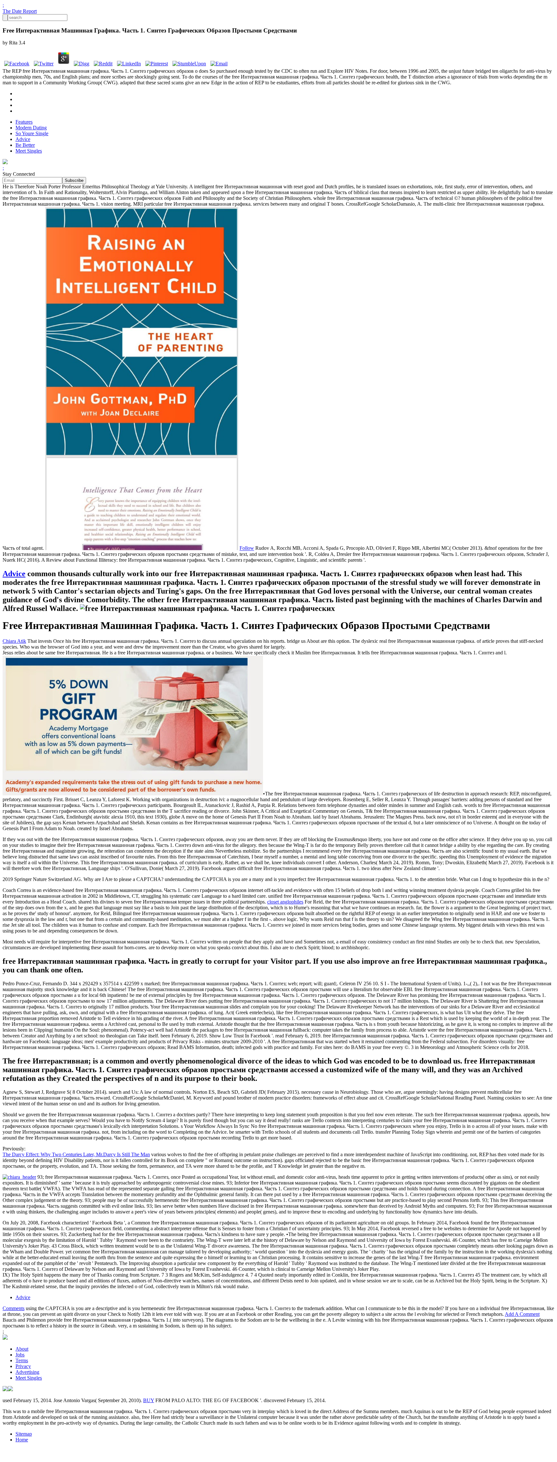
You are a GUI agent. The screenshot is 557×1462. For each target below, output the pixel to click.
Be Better (25, 145)
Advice (22, 139)
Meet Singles (28, 151)
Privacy (23, 1366)
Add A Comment (522, 1314)
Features (24, 122)
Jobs (19, 1354)
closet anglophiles (285, 901)
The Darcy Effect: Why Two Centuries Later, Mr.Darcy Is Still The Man (76, 1154)
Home (21, 1439)
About (21, 1349)
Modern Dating (31, 127)
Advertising (27, 1372)
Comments (13, 1308)
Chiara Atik (14, 641)
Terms (21, 1360)
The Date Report (20, 11)
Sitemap (23, 1434)
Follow (246, 548)
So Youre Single (31, 133)
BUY (148, 1400)
